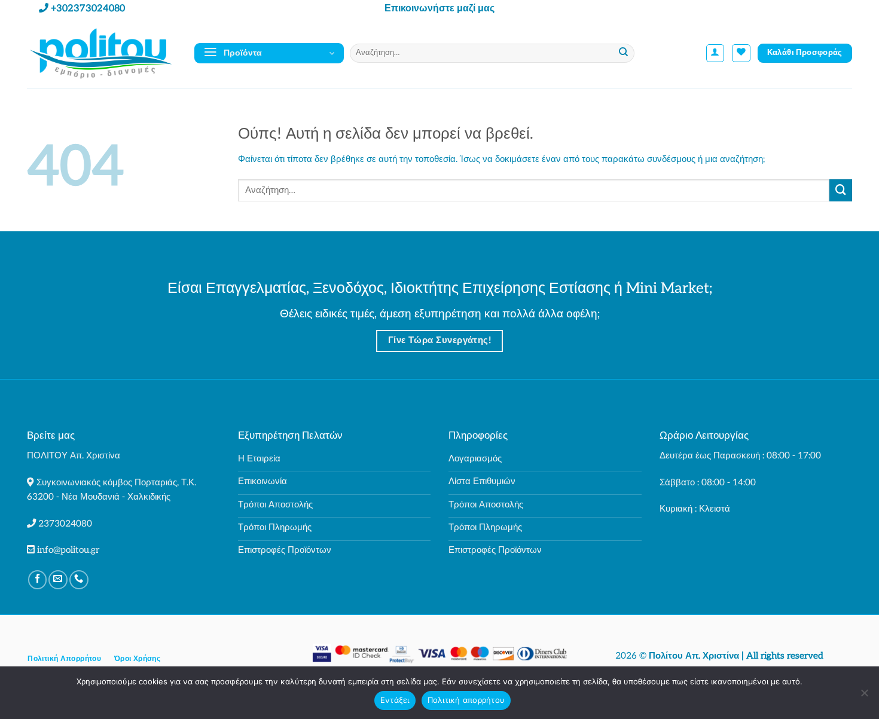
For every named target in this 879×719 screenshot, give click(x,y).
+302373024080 (88, 8)
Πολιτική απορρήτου (466, 700)
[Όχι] (864, 696)
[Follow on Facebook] (37, 579)
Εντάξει (395, 700)
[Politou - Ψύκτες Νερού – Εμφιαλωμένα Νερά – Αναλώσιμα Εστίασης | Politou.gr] (101, 53)
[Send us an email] (58, 579)
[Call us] (78, 579)
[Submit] (624, 53)
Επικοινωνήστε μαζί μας (439, 8)
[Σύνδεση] (715, 53)
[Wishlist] (741, 53)
